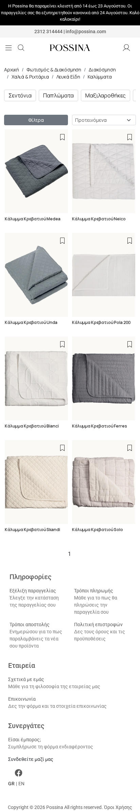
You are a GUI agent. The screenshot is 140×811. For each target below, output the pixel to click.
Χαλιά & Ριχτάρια (30, 76)
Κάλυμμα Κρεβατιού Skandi (32, 529)
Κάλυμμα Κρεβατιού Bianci (32, 426)
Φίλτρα (35, 120)
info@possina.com (86, 31)
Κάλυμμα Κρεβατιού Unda (31, 322)
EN (21, 783)
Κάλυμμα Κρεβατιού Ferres (99, 426)
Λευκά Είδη (68, 76)
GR (11, 783)
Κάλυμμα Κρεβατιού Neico (99, 219)
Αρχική (11, 69)
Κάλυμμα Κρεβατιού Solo (97, 529)
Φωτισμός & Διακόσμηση (54, 69)
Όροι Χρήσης (118, 807)
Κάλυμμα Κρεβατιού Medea (32, 219)
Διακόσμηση (102, 69)
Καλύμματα (100, 76)
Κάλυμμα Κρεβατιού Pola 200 (101, 322)
